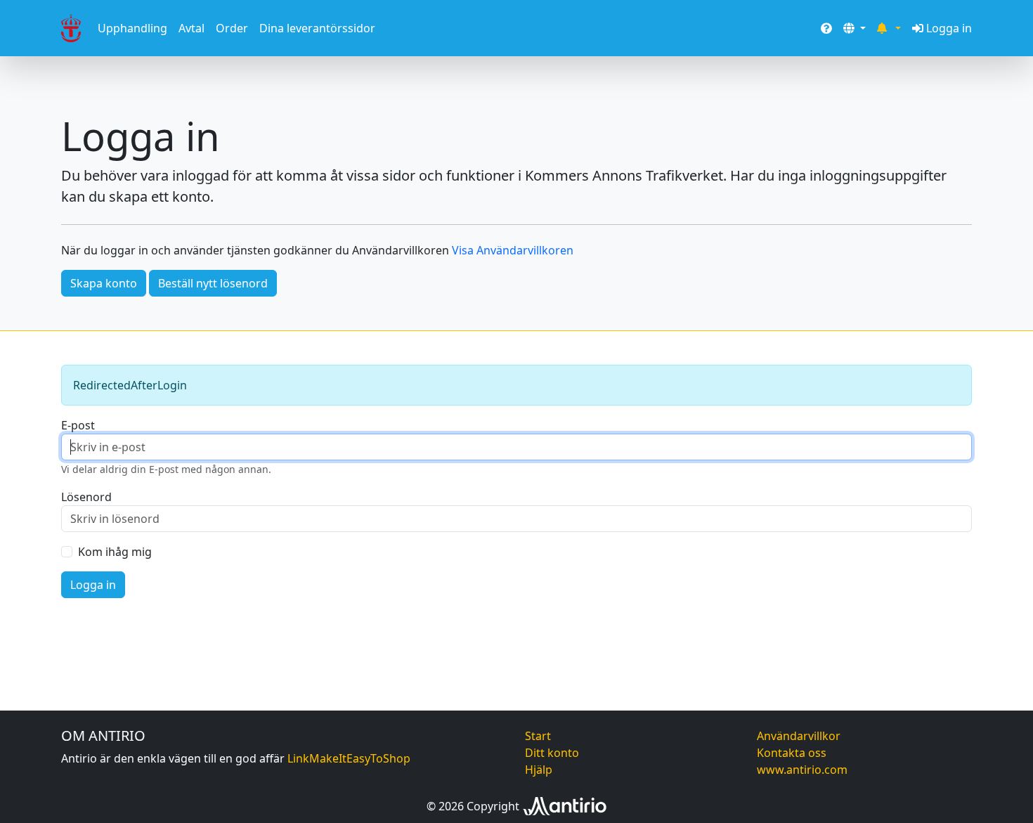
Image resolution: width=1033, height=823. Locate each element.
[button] (854, 28)
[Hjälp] (826, 28)
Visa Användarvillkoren (512, 250)
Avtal (191, 28)
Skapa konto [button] (103, 283)
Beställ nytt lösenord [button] (213, 283)
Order (232, 28)
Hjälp (538, 769)
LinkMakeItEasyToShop (348, 758)
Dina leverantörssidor (317, 28)
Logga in (949, 28)
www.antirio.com (802, 769)
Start (538, 736)
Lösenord (86, 497)
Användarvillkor (798, 736)
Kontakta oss (791, 752)
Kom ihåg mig (115, 551)
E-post (78, 425)
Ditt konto (552, 752)
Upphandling (132, 28)
